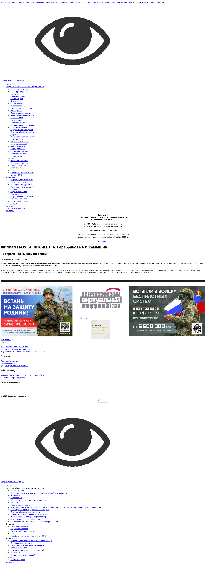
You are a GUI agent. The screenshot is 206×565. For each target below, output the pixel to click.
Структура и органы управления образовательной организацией (19, 95)
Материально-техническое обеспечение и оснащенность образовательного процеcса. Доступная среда (22, 120)
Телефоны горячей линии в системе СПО (28, 536)
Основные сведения (19, 89)
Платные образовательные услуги (25, 512)
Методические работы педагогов (15, 349)
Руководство (16, 110)
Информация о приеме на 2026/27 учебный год (21, 180)
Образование (16, 103)
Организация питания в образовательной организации (20, 153)
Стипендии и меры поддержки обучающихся (21, 128)
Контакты (10, 210)
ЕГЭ (12, 170)
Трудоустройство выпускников (18, 166)
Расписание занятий (19, 160)
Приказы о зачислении (20, 199)
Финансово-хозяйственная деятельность (22, 138)
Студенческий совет (19, 163)
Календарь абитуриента (21, 184)
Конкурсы (10, 206)
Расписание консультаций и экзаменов (27, 545)
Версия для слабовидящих (12, 80)
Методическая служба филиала (14, 347)
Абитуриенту (11, 177)
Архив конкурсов (17, 208)
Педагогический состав (20, 113)
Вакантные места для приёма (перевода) (19, 142)
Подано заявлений (18, 191)
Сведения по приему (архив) (13, 377)
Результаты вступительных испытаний (21, 195)
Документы (15, 101)
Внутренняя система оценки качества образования (23, 351)
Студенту (10, 158)
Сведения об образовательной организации (25, 86)
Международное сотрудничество (17, 147)
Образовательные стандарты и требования (21, 107)
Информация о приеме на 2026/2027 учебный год (22, 375)
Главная (9, 84)
